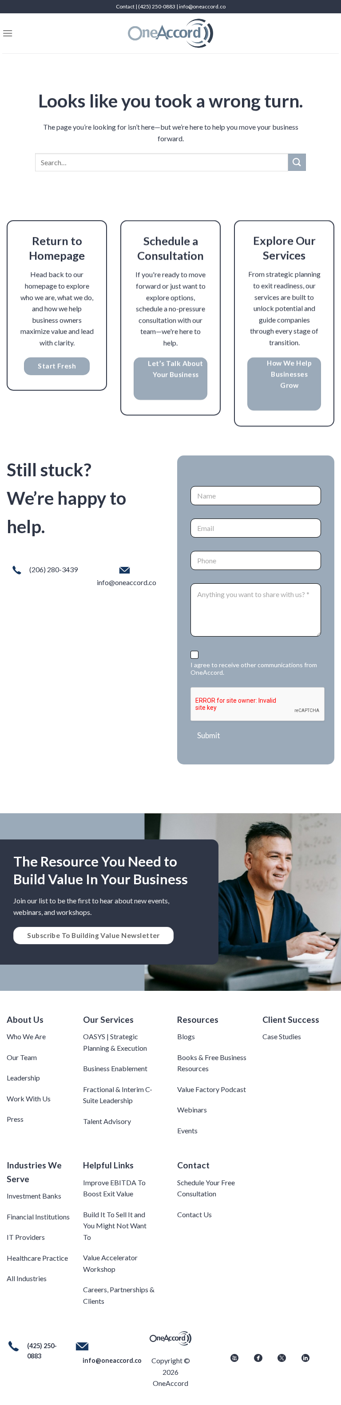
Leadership (23, 1077)
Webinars (192, 1109)
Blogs (186, 1036)
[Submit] (297, 162)
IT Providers (26, 1237)
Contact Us (194, 1214)
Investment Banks (34, 1195)
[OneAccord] (170, 33)
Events (187, 1130)
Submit (208, 735)
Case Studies (281, 1036)
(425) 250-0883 (156, 6)
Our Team (22, 1057)
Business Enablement (115, 1068)
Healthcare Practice (37, 1258)
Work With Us (29, 1098)
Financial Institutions (38, 1216)
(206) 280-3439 (53, 569)
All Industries (27, 1278)
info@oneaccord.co (202, 6)
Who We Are (26, 1036)
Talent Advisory (107, 1121)
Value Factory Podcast (211, 1089)
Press (15, 1119)
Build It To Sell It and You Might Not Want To (115, 1225)
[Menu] (7, 33)
